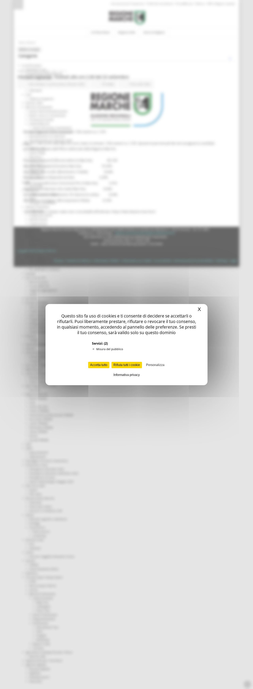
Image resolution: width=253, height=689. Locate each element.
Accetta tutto (98, 365)
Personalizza (155, 365)
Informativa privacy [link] (126, 375)
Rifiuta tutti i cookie (126, 365)
